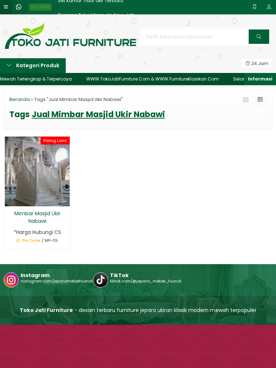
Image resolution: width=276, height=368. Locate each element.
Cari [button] (259, 43)
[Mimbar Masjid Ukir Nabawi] (37, 170)
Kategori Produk (37, 65)
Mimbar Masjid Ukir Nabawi (37, 217)
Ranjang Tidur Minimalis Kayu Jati (96, 7)
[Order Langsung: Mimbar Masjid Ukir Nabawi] (10, 199)
